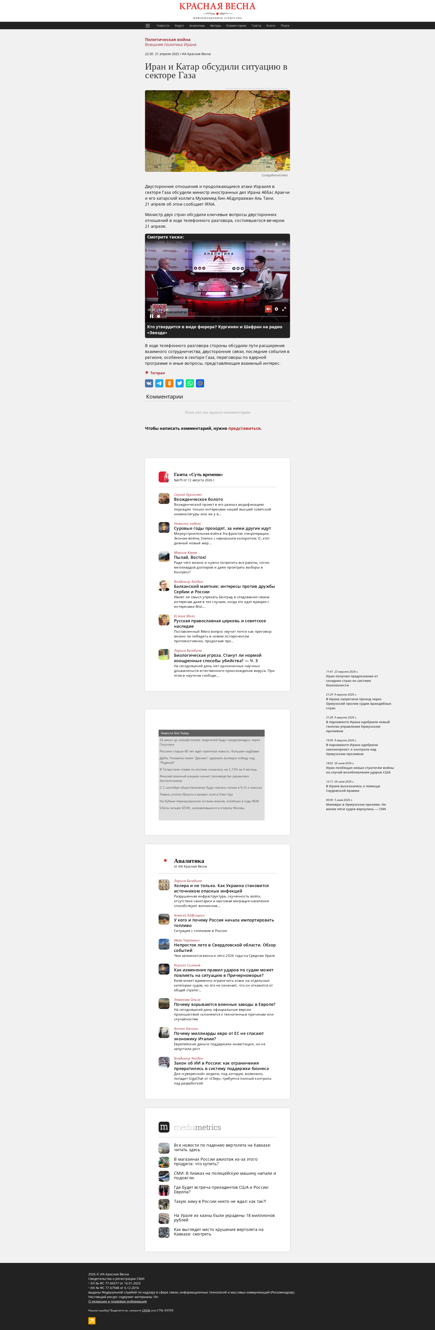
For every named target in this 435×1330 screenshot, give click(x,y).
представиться (244, 428)
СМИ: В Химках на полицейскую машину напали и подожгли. (225, 1175)
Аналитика (197, 25)
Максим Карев (185, 552)
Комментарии (236, 25)
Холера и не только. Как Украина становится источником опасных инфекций (221, 888)
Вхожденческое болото (198, 499)
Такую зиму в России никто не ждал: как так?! (220, 1201)
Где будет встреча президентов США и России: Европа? (221, 1189)
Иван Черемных (187, 940)
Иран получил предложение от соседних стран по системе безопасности (352, 680)
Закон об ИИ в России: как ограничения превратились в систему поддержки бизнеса (221, 1065)
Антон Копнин (186, 1028)
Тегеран (157, 373)
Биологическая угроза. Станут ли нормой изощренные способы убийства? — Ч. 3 (217, 657)
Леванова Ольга (187, 999)
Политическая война (168, 39)
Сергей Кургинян (188, 494)
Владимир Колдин (188, 581)
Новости (163, 25)
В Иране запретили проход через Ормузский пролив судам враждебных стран (358, 703)
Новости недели (187, 523)
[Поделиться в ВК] (149, 383)
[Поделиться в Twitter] (180, 383)
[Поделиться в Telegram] (159, 383)
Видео (179, 25)
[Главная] (217, 11)
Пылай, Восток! (190, 557)
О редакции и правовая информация (117, 1301)
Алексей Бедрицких (189, 915)
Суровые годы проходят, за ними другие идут (222, 528)
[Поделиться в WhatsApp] (190, 383)
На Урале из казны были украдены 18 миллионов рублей (224, 1218)
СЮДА (146, 1310)
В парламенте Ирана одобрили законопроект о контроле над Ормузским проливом (352, 749)
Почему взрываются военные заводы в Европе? (225, 1004)
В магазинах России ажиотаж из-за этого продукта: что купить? (216, 1161)
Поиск (285, 25)
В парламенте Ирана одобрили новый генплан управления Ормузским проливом (358, 726)
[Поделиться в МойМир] (200, 383)
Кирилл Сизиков (187, 965)
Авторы (215, 25)
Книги (270, 25)
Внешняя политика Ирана (170, 44)
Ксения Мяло (184, 616)
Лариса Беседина (188, 650)
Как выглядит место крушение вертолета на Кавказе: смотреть (218, 1232)
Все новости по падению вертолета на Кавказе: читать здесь (222, 1147)
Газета (256, 25)
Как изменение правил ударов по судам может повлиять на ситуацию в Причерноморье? (224, 972)
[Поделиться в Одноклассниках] (169, 383)
